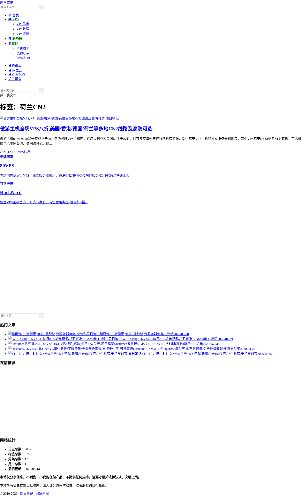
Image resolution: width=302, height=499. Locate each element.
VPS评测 (22, 34)
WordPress (23, 57)
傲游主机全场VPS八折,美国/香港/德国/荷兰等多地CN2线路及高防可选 (76, 128)
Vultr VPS (16, 74)
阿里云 (15, 70)
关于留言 (14, 79)
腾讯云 (14, 65)
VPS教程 (22, 29)
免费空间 (23, 53)
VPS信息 (22, 24)
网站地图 (42, 493)
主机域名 (23, 48)
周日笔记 (6, 3)
